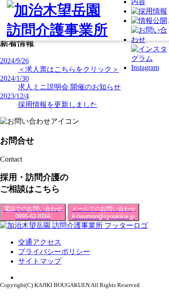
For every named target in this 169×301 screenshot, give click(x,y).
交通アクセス (39, 242)
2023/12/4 (14, 96)
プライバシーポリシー (54, 251)
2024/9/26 (14, 61)
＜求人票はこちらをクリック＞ (68, 69)
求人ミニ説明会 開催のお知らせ (69, 87)
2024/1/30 (14, 78)
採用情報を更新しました (57, 104)
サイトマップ (39, 261)
